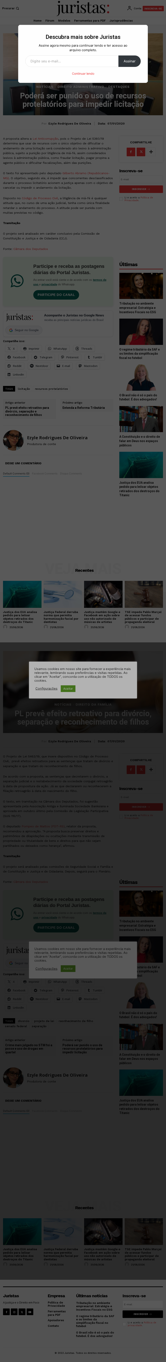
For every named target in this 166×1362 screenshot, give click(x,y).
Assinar (130, 61)
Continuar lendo (83, 73)
